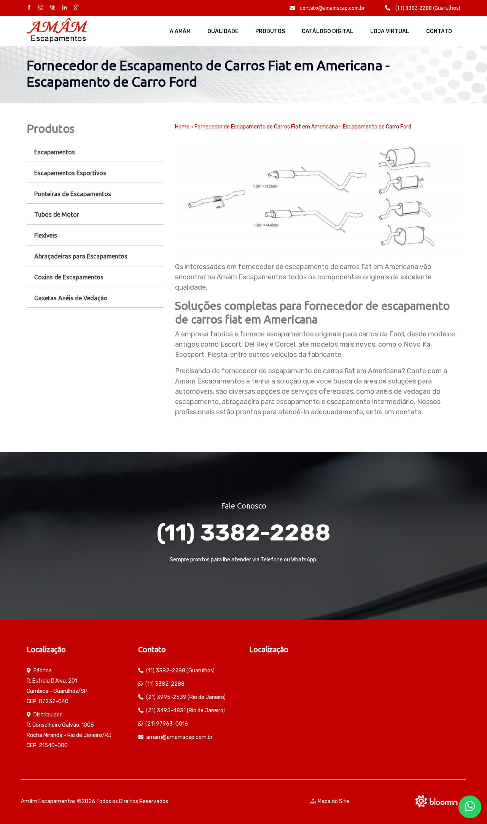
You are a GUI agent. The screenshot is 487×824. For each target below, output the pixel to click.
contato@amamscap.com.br (332, 8)
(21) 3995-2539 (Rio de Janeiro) (186, 697)
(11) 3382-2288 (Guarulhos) (427, 8)
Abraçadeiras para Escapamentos (80, 256)
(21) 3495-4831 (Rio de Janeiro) (185, 710)
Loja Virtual (389, 31)
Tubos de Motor (56, 214)
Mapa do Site (333, 801)
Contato (439, 31)
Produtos (270, 31)
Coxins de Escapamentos (68, 277)
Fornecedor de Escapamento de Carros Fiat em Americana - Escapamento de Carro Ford (302, 127)
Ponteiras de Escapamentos (72, 193)
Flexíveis (45, 235)
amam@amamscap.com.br (179, 737)
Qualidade (223, 31)
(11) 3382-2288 (243, 533)
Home (182, 127)
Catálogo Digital (327, 31)
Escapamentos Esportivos (70, 173)
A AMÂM (180, 31)
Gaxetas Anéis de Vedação (71, 298)
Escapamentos (54, 152)
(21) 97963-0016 (166, 724)
